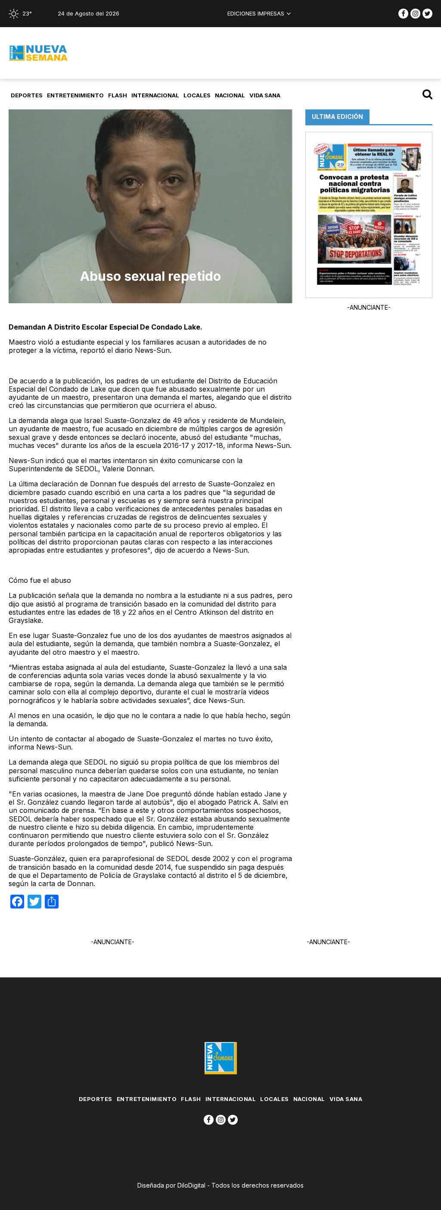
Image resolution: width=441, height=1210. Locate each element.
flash (117, 95)
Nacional (230, 95)
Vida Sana (264, 95)
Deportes (27, 95)
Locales (197, 95)
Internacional (155, 95)
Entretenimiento (75, 95)
